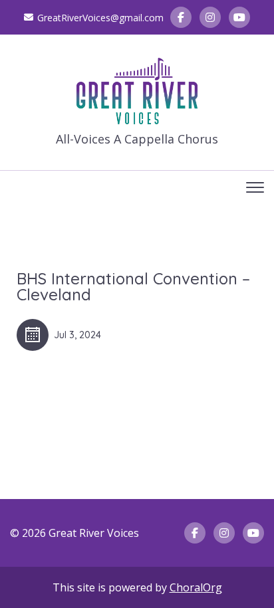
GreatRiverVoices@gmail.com (100, 17)
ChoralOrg (196, 587)
